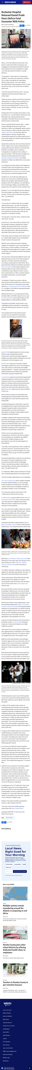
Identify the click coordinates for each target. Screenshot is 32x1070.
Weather (4, 903)
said (18, 482)
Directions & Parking (7, 1054)
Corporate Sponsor (7, 1022)
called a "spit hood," (7, 132)
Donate (27, 2)
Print (28, 25)
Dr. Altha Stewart (6, 497)
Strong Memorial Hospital (18, 171)
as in (8, 286)
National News (9, 817)
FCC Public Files (6, 1041)
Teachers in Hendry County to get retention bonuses (15, 983)
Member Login (6, 1057)
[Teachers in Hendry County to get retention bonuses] (15, 970)
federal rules (7, 389)
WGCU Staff (5, 916)
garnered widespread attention (10, 158)
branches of (17, 286)
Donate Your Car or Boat (8, 1025)
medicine (23, 286)
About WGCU (6, 1032)
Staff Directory (6, 1035)
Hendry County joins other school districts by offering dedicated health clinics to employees (14, 948)
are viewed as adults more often (17, 558)
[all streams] (30, 1068)
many (11, 286)
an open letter (17, 622)
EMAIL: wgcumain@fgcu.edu (9, 1051)
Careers (5, 1038)
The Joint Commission (8, 480)
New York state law (7, 267)
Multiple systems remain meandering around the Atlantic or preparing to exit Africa (15, 909)
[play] (2, 1068)
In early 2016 (5, 377)
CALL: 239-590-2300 (8, 1048)
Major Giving (6, 1019)
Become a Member (7, 1016)
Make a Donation (7, 1013)
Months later (5, 363)
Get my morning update (20, 871)
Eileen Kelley (5, 956)
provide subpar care (22, 583)
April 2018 (6, 352)
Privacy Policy (6, 1045)
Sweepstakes (6, 1029)
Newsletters (6, 1060)
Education (5, 942)
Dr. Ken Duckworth (6, 298)
